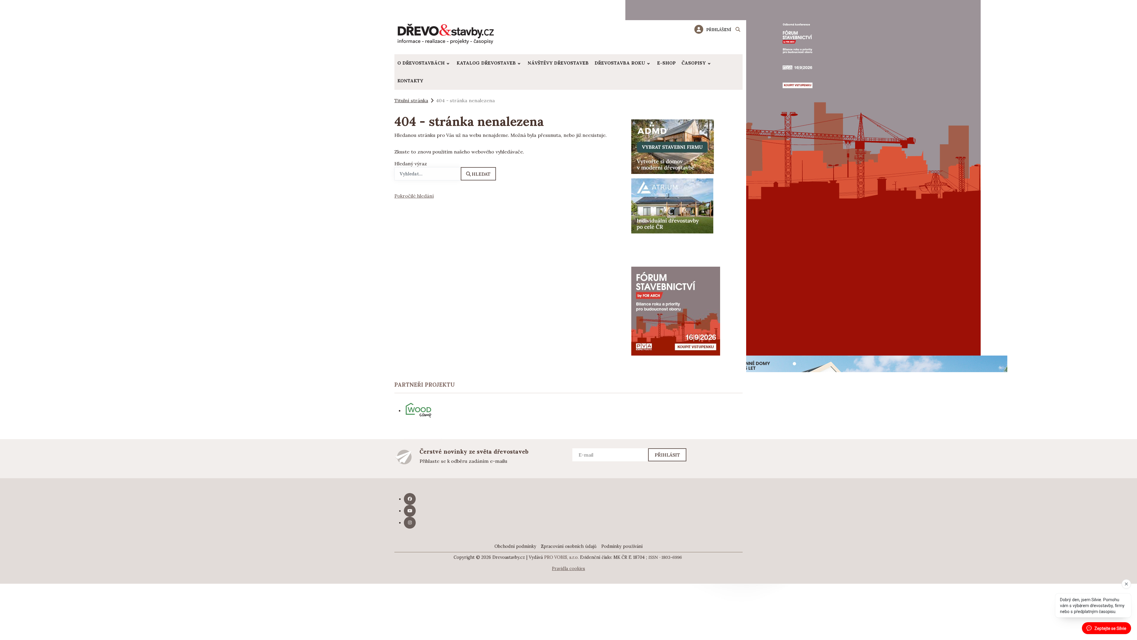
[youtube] (410, 510)
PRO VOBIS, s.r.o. (561, 557)
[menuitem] (424, 63)
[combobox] (427, 173)
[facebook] (410, 499)
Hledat (481, 174)
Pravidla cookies (568, 568)
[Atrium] (672, 205)
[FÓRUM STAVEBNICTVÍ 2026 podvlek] (803, 177)
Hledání (737, 30)
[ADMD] (672, 146)
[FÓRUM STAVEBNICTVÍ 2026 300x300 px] (675, 310)
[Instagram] (410, 522)
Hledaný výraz (410, 164)
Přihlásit (667, 455)
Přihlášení (718, 29)
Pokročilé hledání (414, 196)
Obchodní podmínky (515, 546)
